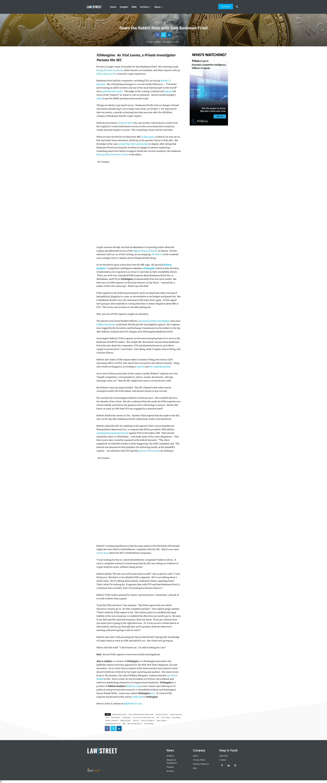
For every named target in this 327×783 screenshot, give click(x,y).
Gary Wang (176, 717)
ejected (169, 91)
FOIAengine (126, 717)
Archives (170, 771)
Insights (168, 22)
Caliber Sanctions (105, 324)
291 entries (156, 254)
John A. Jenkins (154, 42)
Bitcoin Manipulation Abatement (141, 714)
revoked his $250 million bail (133, 144)
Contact (222, 759)
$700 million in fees (106, 74)
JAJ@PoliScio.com (133, 703)
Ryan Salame (162, 720)
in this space (147, 136)
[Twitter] (163, 34)
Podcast (170, 767)
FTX (158, 717)
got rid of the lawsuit (149, 450)
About (195, 755)
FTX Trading (165, 717)
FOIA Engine (115, 717)
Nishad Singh (125, 720)
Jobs (195, 768)
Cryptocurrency (176, 714)
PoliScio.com (133, 686)
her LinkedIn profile (159, 366)
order (99, 98)
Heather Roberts (112, 720)
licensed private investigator (155, 321)
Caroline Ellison (162, 714)
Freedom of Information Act (143, 717)
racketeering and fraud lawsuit (112, 433)
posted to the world (112, 91)
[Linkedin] (169, 34)
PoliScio (136, 720)
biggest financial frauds (145, 251)
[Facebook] (157, 34)
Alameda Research (119, 714)
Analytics (158, 22)
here (152, 693)
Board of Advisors (201, 764)
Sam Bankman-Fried (113, 724)
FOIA (107, 717)
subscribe (138, 697)
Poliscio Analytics (148, 720)
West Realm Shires (135, 724)
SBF (124, 724)
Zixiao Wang (148, 724)
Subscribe (223, 755)
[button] (237, 7)
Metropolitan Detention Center (112, 154)
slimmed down (125, 123)
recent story (102, 553)
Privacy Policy (199, 759)
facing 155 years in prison (109, 70)
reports (140, 366)
